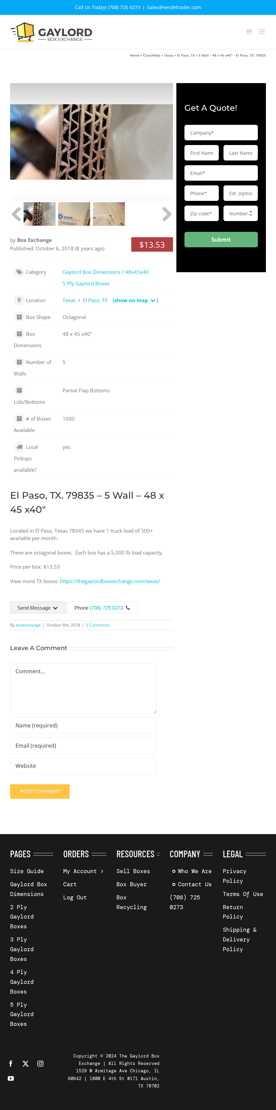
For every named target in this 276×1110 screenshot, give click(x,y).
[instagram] (40, 1063)
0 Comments (98, 625)
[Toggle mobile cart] (248, 31)
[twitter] (25, 1063)
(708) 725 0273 (106, 608)
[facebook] (10, 1063)
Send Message (34, 608)
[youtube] (10, 1078)
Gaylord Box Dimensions (91, 271)
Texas (168, 55)
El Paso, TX (186, 55)
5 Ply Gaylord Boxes (86, 283)
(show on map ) (135, 300)
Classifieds (151, 55)
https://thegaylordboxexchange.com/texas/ (110, 581)
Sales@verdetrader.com (174, 7)
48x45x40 (137, 271)
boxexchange (28, 625)
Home (134, 55)
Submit (221, 239)
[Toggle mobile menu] (262, 31)
